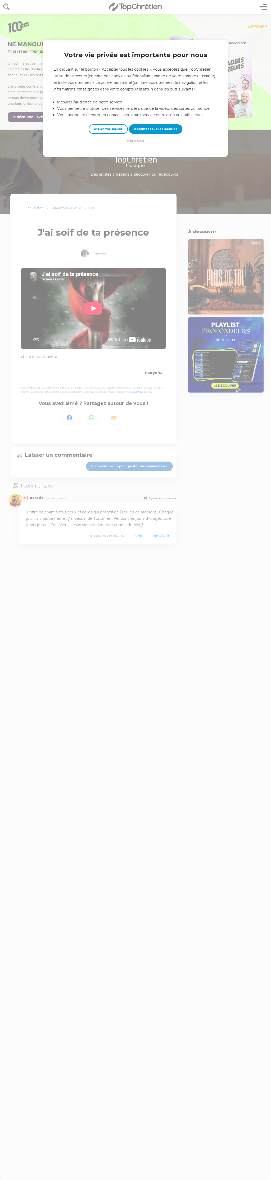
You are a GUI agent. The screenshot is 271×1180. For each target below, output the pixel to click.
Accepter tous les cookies (155, 129)
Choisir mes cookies (108, 129)
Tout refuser (135, 141)
